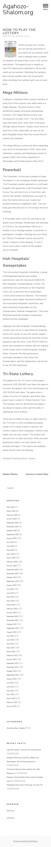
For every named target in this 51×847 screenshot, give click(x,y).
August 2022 (11, 679)
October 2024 (12, 577)
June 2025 (10, 546)
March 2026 (11, 511)
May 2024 (10, 597)
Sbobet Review (10, 474)
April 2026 (11, 507)
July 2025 (10, 542)
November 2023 (12, 620)
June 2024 (10, 593)
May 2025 (10, 550)
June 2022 (10, 687)
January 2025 (12, 566)
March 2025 (11, 558)
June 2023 (10, 640)
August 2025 (11, 538)
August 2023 (11, 632)
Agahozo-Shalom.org (18, 9)
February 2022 (12, 702)
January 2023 (12, 659)
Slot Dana (10, 811)
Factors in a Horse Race (37, 474)
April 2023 (11, 648)
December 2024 (12, 570)
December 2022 (12, 663)
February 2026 (12, 515)
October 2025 (12, 531)
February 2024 (12, 609)
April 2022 (11, 694)
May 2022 (10, 691)
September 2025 (13, 534)
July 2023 (10, 636)
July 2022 (10, 683)
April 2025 (11, 554)
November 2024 (12, 573)
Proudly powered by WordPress (25, 841)
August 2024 (11, 585)
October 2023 (12, 624)
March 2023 (11, 652)
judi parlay (11, 818)
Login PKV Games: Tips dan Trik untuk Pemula (24, 750)
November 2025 (12, 527)
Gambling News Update (24, 458)
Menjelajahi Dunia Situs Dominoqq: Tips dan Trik (25, 785)
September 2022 (13, 675)
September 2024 (13, 581)
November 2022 (12, 667)
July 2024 (10, 589)
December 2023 (12, 616)
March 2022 (11, 698)
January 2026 (12, 519)
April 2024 (11, 601)
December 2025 (12, 523)
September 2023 (13, 628)
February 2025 (12, 562)
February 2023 (12, 655)
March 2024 (11, 605)
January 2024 (12, 613)
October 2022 (12, 671)
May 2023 (10, 644)
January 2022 (12, 706)
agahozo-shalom (23, 36)
